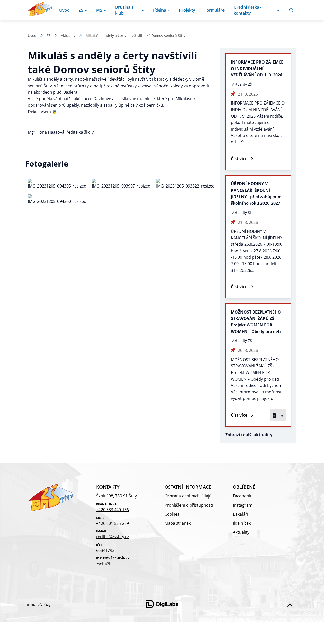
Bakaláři (240, 514)
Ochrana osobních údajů (188, 496)
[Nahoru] (288, 605)
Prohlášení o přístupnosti (189, 505)
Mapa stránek (178, 523)
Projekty (187, 10)
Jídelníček (242, 523)
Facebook (242, 496)
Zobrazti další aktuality (248, 435)
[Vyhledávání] (291, 10)
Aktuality (68, 35)
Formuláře (214, 10)
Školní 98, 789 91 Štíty (116, 496)
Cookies (172, 514)
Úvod (64, 10)
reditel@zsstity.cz (112, 537)
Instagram (242, 505)
